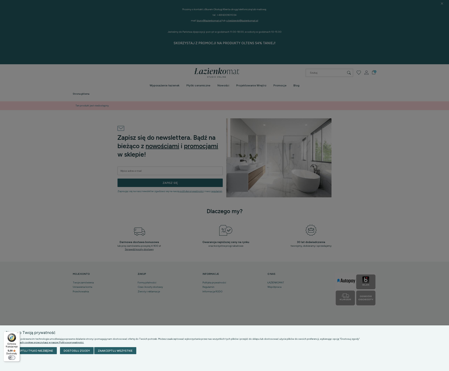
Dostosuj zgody (77, 350)
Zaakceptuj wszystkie (115, 350)
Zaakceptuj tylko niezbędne (31, 350)
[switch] (11, 358)
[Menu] (18, 333)
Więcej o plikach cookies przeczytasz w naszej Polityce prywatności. (45, 342)
